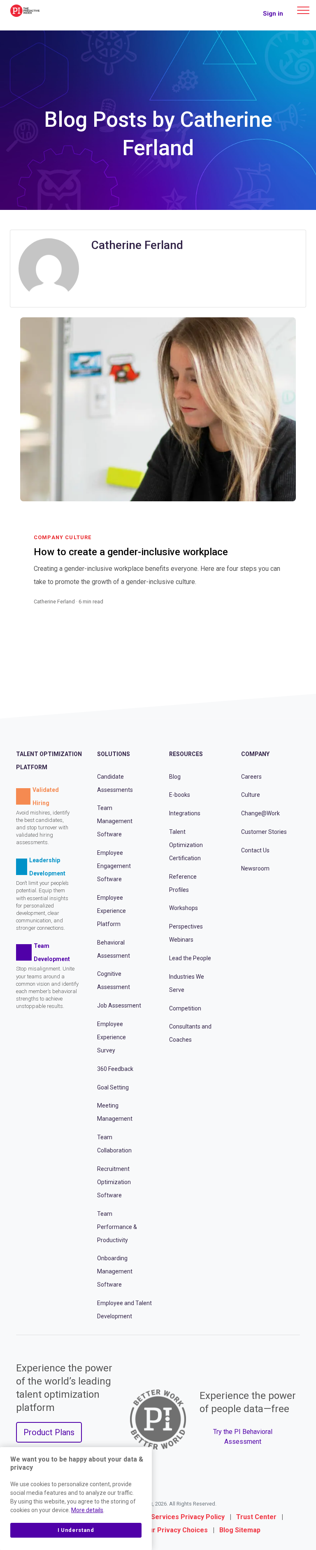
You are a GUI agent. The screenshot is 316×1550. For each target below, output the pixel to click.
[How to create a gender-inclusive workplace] (278, 611)
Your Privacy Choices (174, 1530)
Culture (250, 794)
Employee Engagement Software (114, 865)
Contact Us (255, 850)
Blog (175, 776)
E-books (179, 794)
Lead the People (190, 958)
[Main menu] (303, 10)
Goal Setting (113, 1087)
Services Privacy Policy (188, 1517)
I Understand (76, 1530)
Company (255, 754)
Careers (251, 776)
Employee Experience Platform (111, 910)
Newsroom (255, 868)
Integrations (184, 813)
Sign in (273, 13)
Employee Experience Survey (111, 1037)
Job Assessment (119, 1005)
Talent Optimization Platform (49, 760)
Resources (186, 754)
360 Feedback (115, 1069)
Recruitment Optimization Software (114, 1182)
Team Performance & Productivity (117, 1226)
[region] (76, 1498)
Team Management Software (114, 821)
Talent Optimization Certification (186, 845)
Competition (185, 1008)
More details (87, 1510)
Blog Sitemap (239, 1530)
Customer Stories (264, 832)
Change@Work (260, 813)
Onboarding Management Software (114, 1271)
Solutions (113, 754)
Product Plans (48, 1432)
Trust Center (256, 1517)
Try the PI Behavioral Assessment (242, 1436)
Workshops (183, 908)
